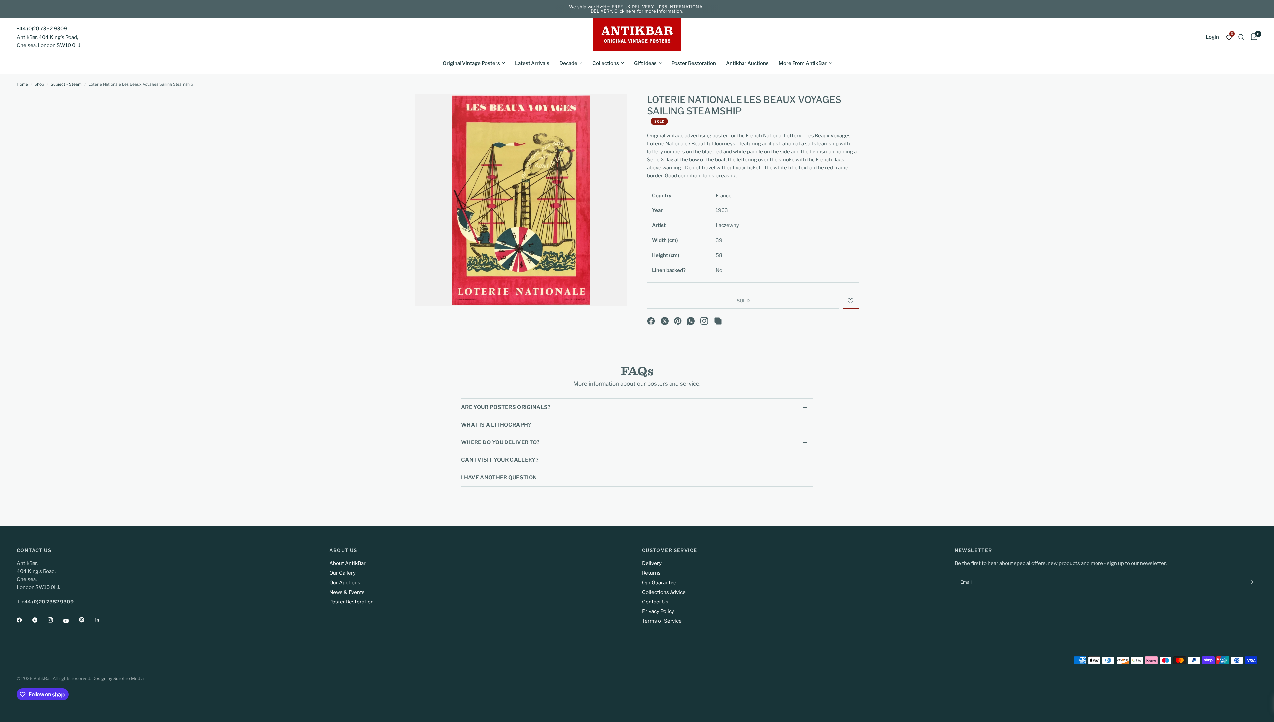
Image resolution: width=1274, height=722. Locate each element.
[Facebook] (651, 321)
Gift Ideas (645, 63)
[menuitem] (474, 63)
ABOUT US (343, 550)
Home (22, 84)
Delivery (652, 563)
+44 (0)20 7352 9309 (42, 29)
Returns (651, 573)
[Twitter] (39, 620)
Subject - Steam (66, 84)
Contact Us (655, 602)
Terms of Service (662, 621)
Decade (568, 63)
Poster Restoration (694, 63)
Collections (605, 63)
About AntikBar (347, 563)
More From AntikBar (803, 63)
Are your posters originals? (506, 407)
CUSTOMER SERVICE (669, 550)
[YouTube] (70, 620)
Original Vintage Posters (471, 63)
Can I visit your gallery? (500, 460)
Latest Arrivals (532, 63)
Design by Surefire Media (118, 678)
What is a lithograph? (496, 425)
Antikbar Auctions (747, 63)
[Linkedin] (102, 620)
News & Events (347, 592)
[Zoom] (613, 108)
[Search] (1241, 37)
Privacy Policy (658, 611)
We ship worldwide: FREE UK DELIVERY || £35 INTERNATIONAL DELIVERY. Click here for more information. (637, 9)
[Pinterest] (678, 321)
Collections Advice (664, 592)
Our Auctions (344, 583)
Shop (39, 84)
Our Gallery (342, 573)
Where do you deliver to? (500, 442)
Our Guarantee (659, 583)
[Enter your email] (1250, 582)
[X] (665, 321)
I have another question (499, 477)
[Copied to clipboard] (718, 321)
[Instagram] (704, 321)
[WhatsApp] (691, 321)
